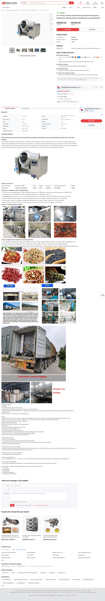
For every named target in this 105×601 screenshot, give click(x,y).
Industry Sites (61, 590)
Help (78, 7)
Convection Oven (61, 572)
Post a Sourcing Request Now (41, 505)
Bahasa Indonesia (92, 592)
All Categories (6, 7)
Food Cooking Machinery (88, 579)
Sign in (102, 3)
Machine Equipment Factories (20, 579)
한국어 (64, 592)
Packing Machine (5, 555)
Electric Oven (5, 572)
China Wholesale (46, 590)
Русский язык (39, 592)
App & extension (86, 7)
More (2, 585)
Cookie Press (43, 572)
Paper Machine (55, 555)
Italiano (45, 592)
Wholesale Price (54, 590)
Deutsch (50, 592)
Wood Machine (81, 555)
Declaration (67, 595)
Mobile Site (83, 590)
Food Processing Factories (36, 579)
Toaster (13, 572)
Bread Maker (52, 572)
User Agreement (60, 595)
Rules (102, 7)
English (19, 592)
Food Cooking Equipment (8, 583)
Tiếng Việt (85, 592)
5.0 (86, 110)
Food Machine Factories (50, 579)
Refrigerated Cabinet (6, 557)
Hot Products (17, 590)
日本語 (68, 592)
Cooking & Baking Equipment (44, 10)
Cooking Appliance (21, 583)
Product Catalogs (22, 549)
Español (23, 592)
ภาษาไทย (76, 592)
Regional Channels (69, 590)
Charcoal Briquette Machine (58, 557)
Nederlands (55, 592)
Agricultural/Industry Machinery (8, 552)
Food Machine (30, 555)
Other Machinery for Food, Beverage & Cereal (27, 572)
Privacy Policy (73, 595)
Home (2, 10)
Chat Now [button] (93, 29)
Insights (88, 590)
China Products (25, 590)
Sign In (58, 101)
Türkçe (80, 592)
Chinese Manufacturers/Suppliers (35, 590)
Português (29, 592)
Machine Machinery (7, 579)
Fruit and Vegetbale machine (84, 552)
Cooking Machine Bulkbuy (33, 583)
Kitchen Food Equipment (64, 579)
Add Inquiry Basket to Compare (28, 55)
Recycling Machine (31, 552)
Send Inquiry (68, 29)
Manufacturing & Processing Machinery (12, 10)
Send (12, 505)
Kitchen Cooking (76, 579)
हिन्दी (71, 592)
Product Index (77, 590)
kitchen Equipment (31, 557)
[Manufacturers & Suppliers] (9, 2)
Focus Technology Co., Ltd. (43, 595)
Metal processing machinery (84, 557)
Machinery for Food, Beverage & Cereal (29, 10)
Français (34, 592)
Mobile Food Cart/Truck (57, 552)
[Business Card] (101, 115)
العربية (60, 592)
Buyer (71, 7)
